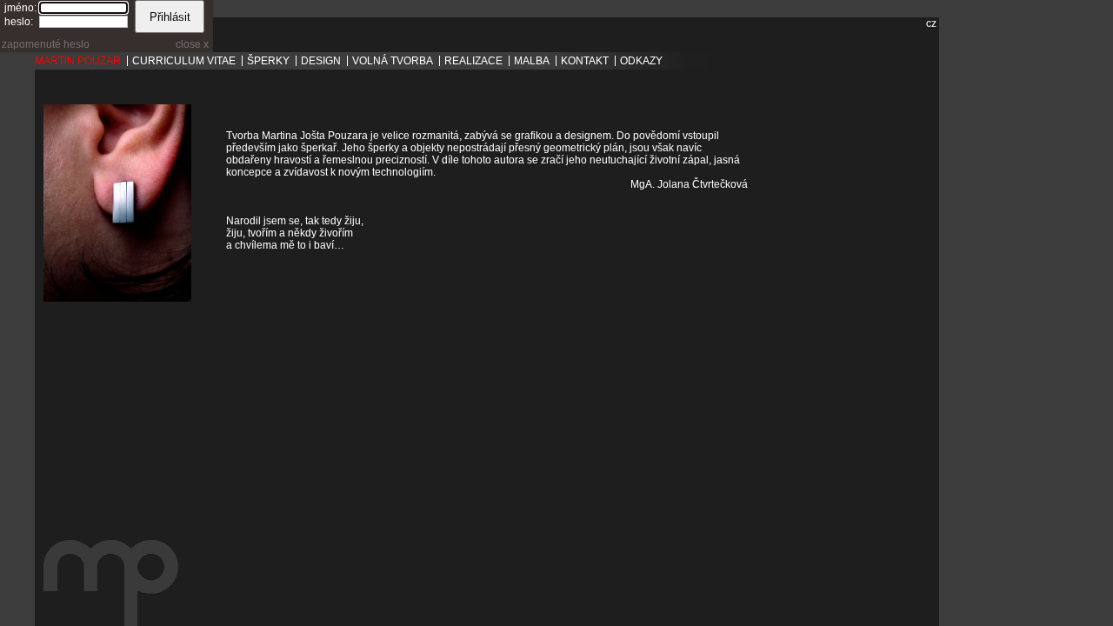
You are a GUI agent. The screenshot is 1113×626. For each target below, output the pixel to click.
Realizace (473, 61)
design (321, 61)
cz (931, 23)
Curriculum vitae (184, 61)
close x (192, 44)
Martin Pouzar (78, 61)
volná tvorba (392, 61)
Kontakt (585, 61)
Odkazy (641, 61)
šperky (268, 61)
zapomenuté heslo (46, 44)
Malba (532, 61)
